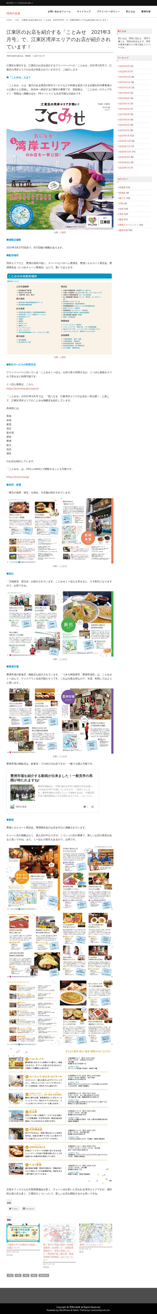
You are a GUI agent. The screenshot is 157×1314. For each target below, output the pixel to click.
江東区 (63, 232)
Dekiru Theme (80, 1310)
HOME (9, 20)
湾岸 (26, 1275)
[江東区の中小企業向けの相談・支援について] (23, 1233)
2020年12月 (125, 141)
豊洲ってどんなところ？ (91, 1244)
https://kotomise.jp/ (17, 476)
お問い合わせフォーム (59, 11)
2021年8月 (124, 98)
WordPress (64, 1310)
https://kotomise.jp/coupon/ (22, 388)
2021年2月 (124, 130)
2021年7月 (124, 103)
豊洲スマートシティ (128, 224)
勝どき (122, 198)
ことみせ (63, 566)
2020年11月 (125, 146)
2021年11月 (124, 82)
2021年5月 (124, 114)
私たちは (130, 11)
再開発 (122, 187)
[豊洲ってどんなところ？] (95, 1233)
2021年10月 (125, 87)
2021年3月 (124, 125)
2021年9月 (124, 93)
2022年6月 (124, 66)
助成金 (122, 192)
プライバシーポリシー (108, 11)
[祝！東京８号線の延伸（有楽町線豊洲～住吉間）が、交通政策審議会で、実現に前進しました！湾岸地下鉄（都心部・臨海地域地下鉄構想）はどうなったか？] (59, 1233)
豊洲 (34, 1275)
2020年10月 (125, 151)
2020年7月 (124, 167)
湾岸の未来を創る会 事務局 (19, 56)
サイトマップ (84, 11)
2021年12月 (125, 76)
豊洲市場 (146, 11)
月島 (17, 20)
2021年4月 (124, 119)
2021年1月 (124, 135)
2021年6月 (124, 109)
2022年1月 (124, 71)
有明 (18, 1275)
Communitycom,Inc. (100, 1310)
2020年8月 (124, 162)
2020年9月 (124, 157)
